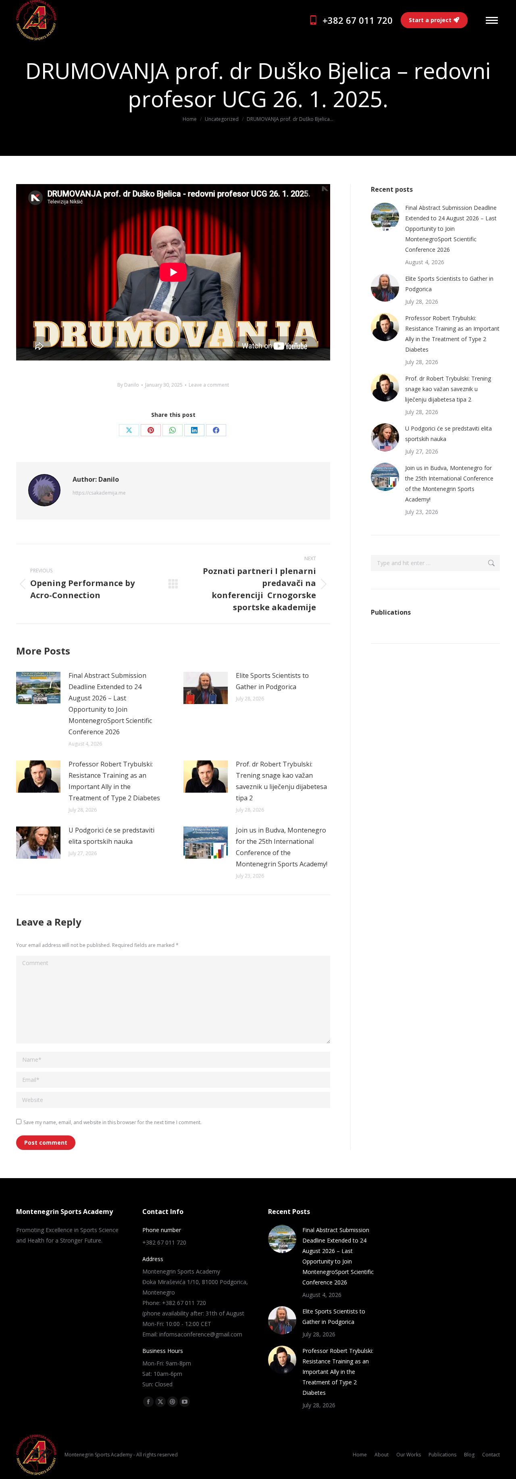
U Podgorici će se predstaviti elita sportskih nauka (111, 836)
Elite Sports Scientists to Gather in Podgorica (272, 681)
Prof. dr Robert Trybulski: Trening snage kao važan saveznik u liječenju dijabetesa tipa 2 (281, 781)
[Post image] (38, 688)
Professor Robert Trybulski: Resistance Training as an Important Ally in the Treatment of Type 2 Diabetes (114, 781)
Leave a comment (209, 384)
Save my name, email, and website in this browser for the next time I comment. (112, 1122)
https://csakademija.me (99, 492)
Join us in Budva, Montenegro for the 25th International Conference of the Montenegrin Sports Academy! (281, 847)
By (128, 384)
